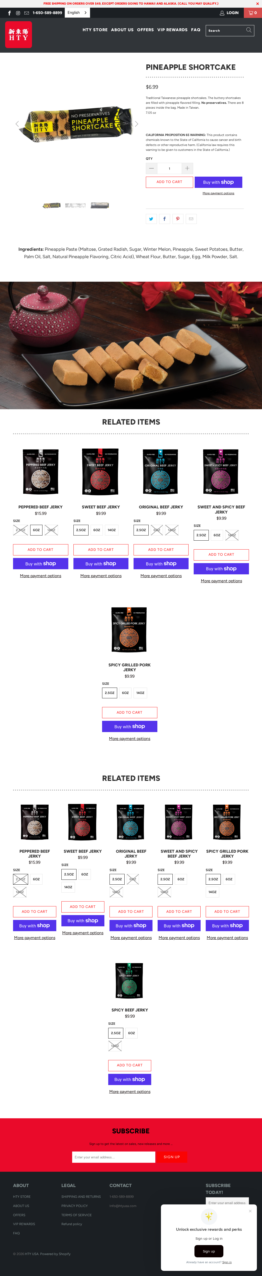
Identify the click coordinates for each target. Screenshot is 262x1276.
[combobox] (77, 13)
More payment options (218, 193)
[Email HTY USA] (26, 12)
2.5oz (20, 530)
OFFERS (145, 29)
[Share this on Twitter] (151, 219)
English (74, 12)
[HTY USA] (23, 35)
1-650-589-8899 (47, 12)
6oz (36, 530)
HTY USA (32, 1254)
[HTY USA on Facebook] (9, 12)
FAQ (196, 29)
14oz (51, 530)
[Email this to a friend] (191, 219)
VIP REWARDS (172, 29)
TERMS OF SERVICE (76, 1215)
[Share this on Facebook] (164, 219)
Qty (149, 159)
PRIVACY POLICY (74, 1206)
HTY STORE (95, 29)
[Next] (136, 124)
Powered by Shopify (55, 1254)
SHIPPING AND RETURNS (81, 1197)
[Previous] (18, 124)
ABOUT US (122, 29)
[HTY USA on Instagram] (17, 12)
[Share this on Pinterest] (177, 219)
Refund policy (71, 1224)
